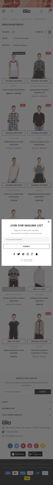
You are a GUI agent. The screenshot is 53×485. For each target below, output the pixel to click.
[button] (49, 222)
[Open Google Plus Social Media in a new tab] (32, 254)
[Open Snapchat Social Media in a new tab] (36, 254)
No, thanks (28, 260)
